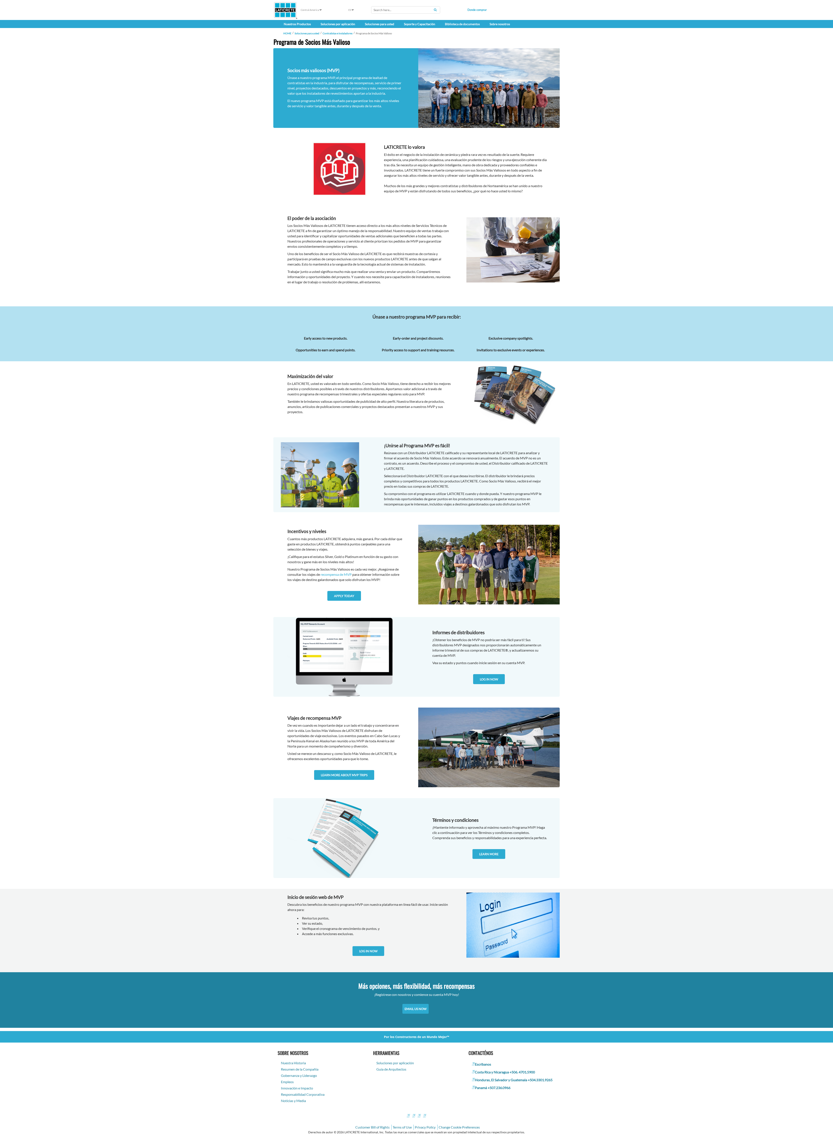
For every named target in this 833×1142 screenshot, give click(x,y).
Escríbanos (483, 1064)
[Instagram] (413, 1116)
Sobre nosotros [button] (500, 24)
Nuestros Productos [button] (297, 24)
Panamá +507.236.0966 (492, 1088)
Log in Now (489, 679)
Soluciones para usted (307, 33)
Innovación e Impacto (297, 1088)
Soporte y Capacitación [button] (419, 24)
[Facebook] (408, 1116)
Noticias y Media (293, 1101)
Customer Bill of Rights (372, 1127)
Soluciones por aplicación (395, 1063)
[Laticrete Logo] (285, 10)
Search (435, 10)
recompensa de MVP (336, 574)
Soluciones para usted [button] (379, 24)
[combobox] (405, 10)
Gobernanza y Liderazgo (299, 1075)
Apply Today (344, 596)
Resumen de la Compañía (299, 1069)
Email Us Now (415, 1009)
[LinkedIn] (424, 1116)
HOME (287, 33)
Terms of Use (402, 1127)
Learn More (488, 854)
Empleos (287, 1082)
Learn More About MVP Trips (344, 775)
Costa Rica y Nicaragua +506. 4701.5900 (505, 1072)
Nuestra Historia (293, 1063)
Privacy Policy (425, 1127)
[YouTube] (419, 1116)
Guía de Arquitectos (391, 1069)
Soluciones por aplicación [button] (338, 24)
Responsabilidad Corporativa (303, 1094)
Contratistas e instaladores (338, 33)
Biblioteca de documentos (462, 24)
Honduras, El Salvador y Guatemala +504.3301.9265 (514, 1080)
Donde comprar (477, 10)
